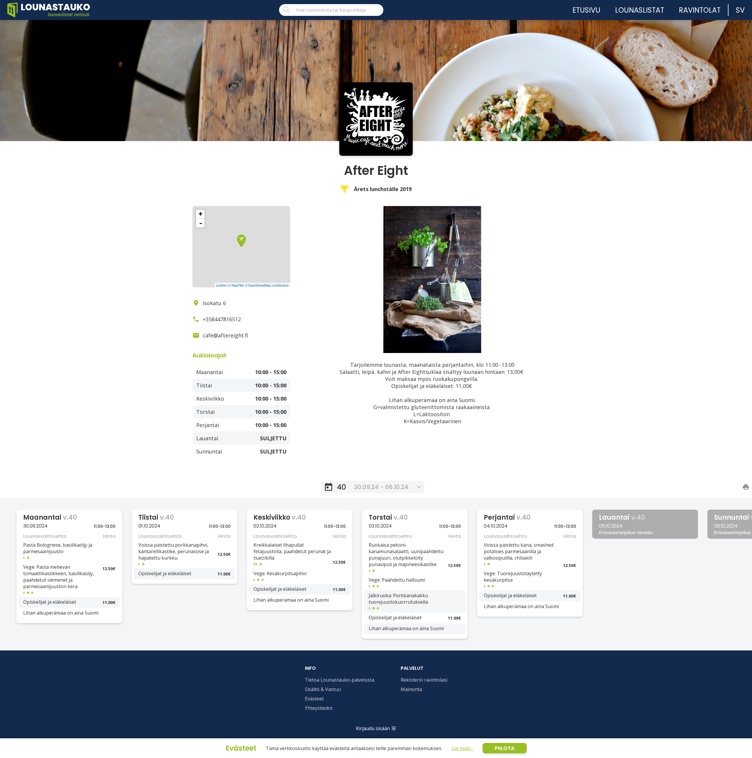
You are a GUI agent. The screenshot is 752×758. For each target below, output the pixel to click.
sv (740, 10)
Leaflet (221, 285)
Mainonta (411, 689)
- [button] (201, 223)
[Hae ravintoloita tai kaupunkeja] (331, 10)
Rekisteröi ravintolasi (424, 680)
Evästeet (314, 698)
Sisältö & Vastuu (323, 689)
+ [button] (200, 213)
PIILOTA (505, 748)
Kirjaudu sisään (373, 728)
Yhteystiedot (319, 708)
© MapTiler (236, 285)
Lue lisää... (462, 748)
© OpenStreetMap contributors (267, 285)
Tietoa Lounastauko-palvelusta (339, 680)
